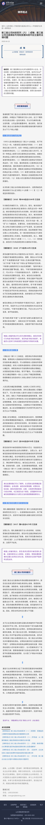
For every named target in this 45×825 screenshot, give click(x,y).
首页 (3, 26)
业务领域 (9, 26)
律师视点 (8, 28)
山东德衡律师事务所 (22, 812)
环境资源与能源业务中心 (22, 26)
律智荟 (25, 807)
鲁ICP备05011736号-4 (11, 818)
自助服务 (33, 805)
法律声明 (13, 805)
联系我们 (23, 805)
